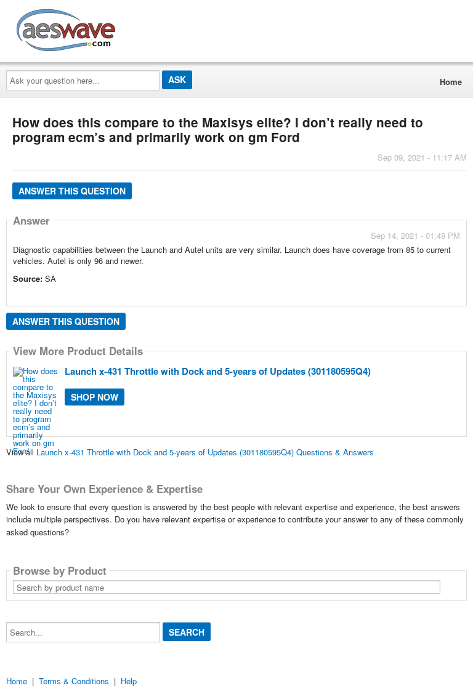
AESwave (156, 28)
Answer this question (72, 191)
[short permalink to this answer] (349, 296)
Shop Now (94, 397)
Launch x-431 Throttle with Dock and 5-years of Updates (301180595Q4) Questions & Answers (205, 452)
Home (451, 81)
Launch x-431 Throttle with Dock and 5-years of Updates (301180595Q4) (218, 371)
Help (129, 681)
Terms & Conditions (74, 681)
